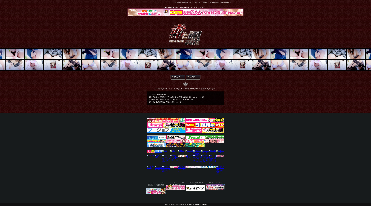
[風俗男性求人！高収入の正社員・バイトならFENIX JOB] (156, 138)
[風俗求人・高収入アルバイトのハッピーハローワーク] (197, 163)
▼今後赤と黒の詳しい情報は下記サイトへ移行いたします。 (185, 8)
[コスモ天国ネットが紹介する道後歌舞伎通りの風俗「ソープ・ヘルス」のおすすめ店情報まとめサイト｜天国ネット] (156, 192)
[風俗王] (172, 151)
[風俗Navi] (164, 151)
